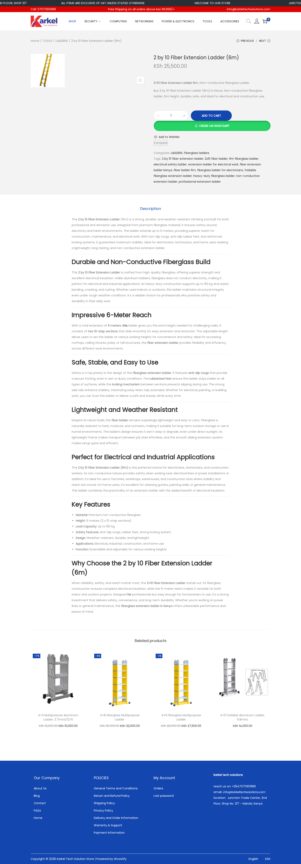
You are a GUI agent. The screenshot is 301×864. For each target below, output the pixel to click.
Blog (37, 796)
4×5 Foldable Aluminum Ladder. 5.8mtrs (242, 717)
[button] (212, 126)
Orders (158, 788)
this (125, 325)
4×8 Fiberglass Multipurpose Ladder (120, 717)
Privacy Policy (103, 810)
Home (35, 41)
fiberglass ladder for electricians (220, 170)
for (129, 594)
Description (150, 208)
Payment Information (109, 833)
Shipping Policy (104, 803)
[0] (264, 21)
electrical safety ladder (170, 164)
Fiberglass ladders (196, 153)
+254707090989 (244, 786)
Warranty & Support (108, 825)
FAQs (37, 810)
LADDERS (62, 41)
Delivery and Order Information (116, 818)
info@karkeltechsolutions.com (248, 9)
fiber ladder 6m (185, 170)
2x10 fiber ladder (216, 159)
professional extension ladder (200, 182)
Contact (40, 803)
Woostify (120, 859)
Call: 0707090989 (43, 9)
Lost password (164, 796)
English (253, 859)
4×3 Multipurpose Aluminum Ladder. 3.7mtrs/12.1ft (58, 717)
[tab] (150, 209)
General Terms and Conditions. (116, 788)
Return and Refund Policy (112, 796)
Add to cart (211, 116)
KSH (267, 859)
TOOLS (47, 41)
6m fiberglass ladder (243, 159)
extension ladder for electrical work (213, 164)
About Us (40, 788)
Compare (160, 143)
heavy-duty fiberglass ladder (214, 176)
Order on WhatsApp (214, 126)
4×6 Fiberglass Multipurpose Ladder (181, 717)
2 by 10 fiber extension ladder (182, 159)
